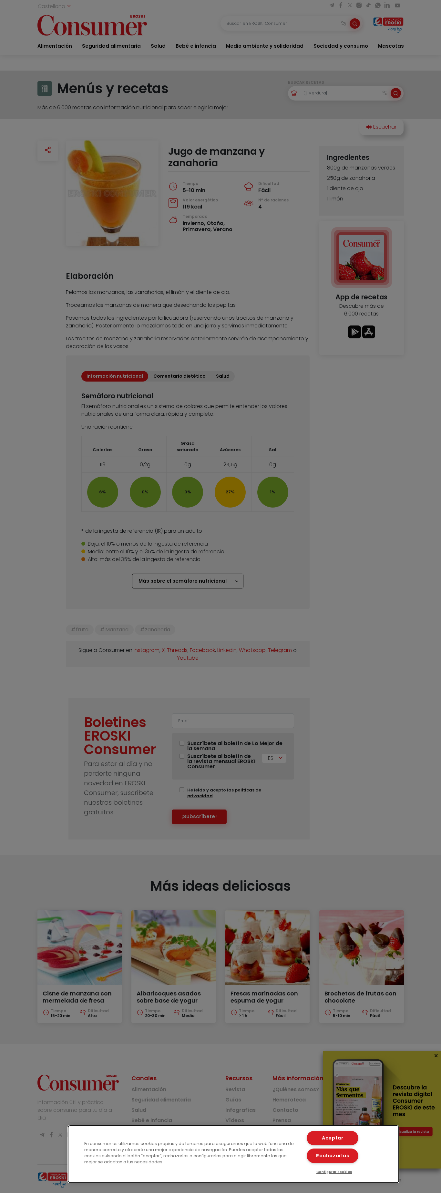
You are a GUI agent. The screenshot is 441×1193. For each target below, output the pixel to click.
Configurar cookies (334, 1172)
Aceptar (333, 1138)
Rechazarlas (332, 1155)
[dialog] (233, 1154)
